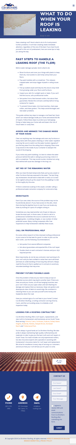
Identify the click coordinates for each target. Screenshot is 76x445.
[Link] (9, 4)
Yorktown (39, 321)
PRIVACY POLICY (46, 441)
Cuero (33, 321)
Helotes (31, 324)
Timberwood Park (29, 326)
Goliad (52, 321)
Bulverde (25, 324)
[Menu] (73, 5)
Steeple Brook (40, 324)
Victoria (28, 321)
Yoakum (46, 321)
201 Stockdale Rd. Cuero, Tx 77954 (23, 408)
